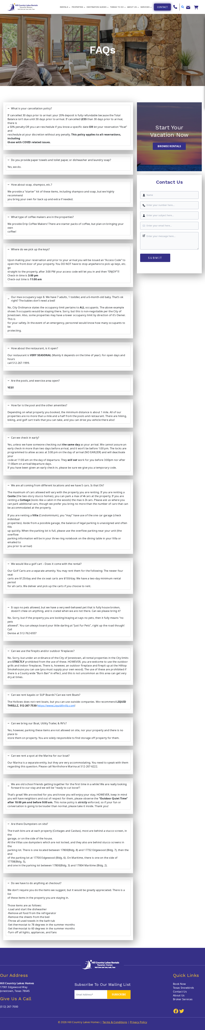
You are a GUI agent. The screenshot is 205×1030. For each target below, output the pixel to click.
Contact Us (180, 991)
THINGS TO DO (117, 7)
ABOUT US (132, 7)
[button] (162, 7)
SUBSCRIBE (119, 994)
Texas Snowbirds (183, 987)
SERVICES (145, 7)
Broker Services (183, 999)
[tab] (68, 125)
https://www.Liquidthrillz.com (56, 705)
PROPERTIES (77, 7)
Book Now (179, 984)
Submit (155, 258)
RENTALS (64, 7)
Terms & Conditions (114, 1022)
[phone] (175, 7)
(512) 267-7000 (9, 1006)
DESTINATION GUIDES (97, 7)
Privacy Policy (138, 1022)
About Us (178, 995)
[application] (69, 7)
